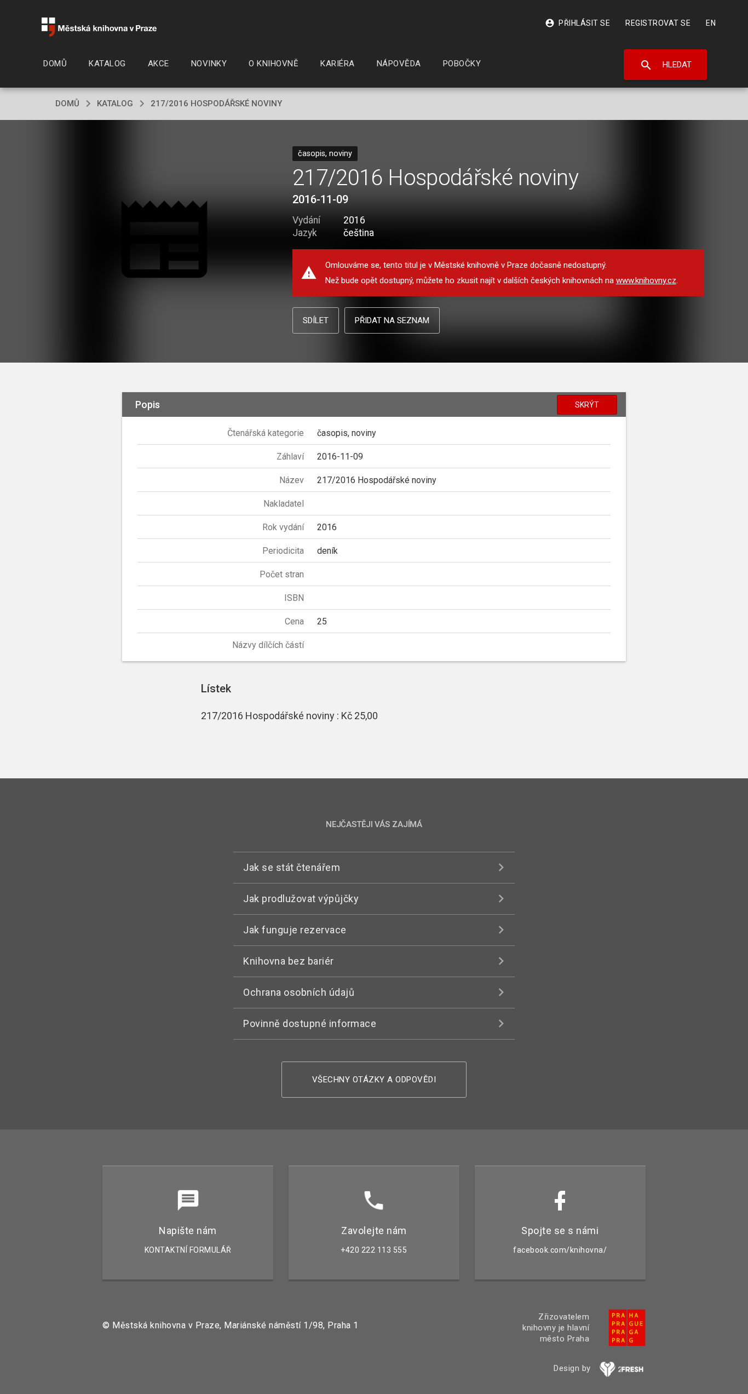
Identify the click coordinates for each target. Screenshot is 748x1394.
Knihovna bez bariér (288, 961)
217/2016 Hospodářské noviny (216, 103)
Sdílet (316, 320)
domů (67, 103)
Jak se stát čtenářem (291, 867)
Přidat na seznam (392, 320)
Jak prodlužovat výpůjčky (301, 898)
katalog (115, 103)
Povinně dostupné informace (309, 1023)
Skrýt (587, 404)
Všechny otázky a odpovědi (374, 1080)
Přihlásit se (577, 23)
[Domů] (99, 27)
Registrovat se (658, 23)
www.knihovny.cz (646, 280)
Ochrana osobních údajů (298, 992)
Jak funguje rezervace (295, 930)
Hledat (666, 65)
